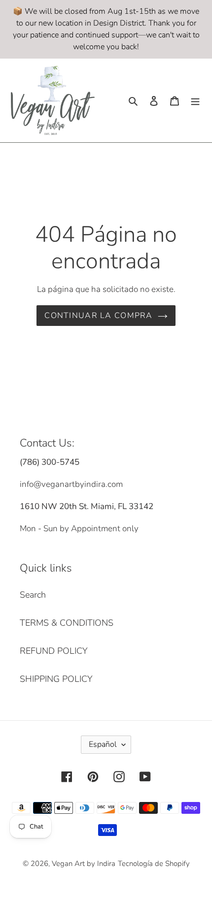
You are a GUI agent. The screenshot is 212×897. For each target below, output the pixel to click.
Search (33, 595)
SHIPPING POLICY (56, 679)
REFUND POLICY (54, 651)
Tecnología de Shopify (154, 863)
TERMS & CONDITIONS (66, 623)
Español (103, 744)
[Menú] (195, 100)
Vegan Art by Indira (83, 863)
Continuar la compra (98, 315)
